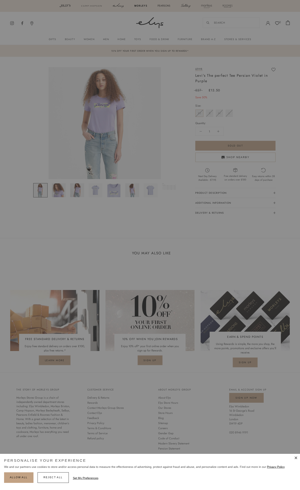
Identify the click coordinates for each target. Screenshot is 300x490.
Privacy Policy (276, 466)
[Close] (296, 458)
